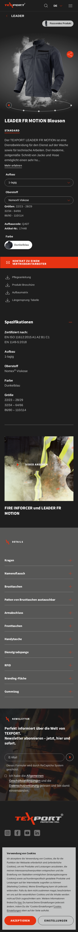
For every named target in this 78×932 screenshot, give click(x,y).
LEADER (17, 15)
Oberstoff (12, 192)
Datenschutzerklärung (24, 785)
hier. (20, 902)
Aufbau (10, 174)
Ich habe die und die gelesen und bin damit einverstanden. (39, 783)
